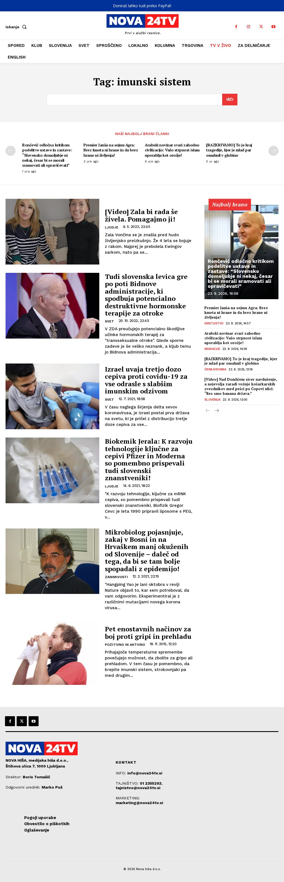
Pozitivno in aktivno (125, 645)
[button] (17, 27)
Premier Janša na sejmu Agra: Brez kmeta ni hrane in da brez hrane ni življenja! (110, 149)
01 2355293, (151, 783)
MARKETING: (128, 798)
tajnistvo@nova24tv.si (138, 788)
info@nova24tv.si (144, 773)
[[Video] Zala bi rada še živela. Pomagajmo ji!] (52, 232)
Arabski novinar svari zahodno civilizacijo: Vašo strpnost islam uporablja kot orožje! (172, 149)
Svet (109, 321)
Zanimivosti (116, 577)
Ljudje (111, 227)
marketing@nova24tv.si (139, 802)
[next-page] (273, 151)
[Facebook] (236, 27)
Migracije (212, 349)
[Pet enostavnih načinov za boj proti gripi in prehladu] (52, 652)
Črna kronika (215, 369)
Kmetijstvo (214, 323)
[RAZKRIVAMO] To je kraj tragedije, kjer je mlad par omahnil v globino (229, 149)
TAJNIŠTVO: (128, 783)
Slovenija (212, 399)
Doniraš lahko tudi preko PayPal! (142, 5)
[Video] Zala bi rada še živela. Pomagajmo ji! (141, 215)
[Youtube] (273, 27)
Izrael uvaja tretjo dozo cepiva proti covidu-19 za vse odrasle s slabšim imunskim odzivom (146, 380)
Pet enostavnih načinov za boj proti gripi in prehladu (148, 632)
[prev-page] (11, 151)
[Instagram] (248, 27)
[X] (261, 27)
